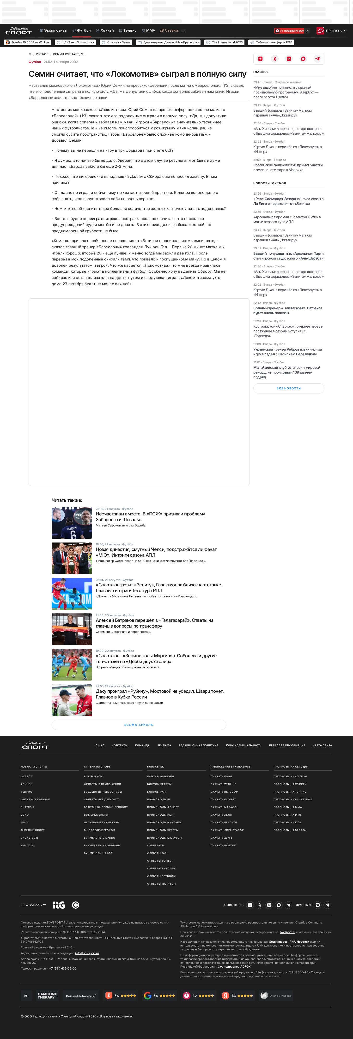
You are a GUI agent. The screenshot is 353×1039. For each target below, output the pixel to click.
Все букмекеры (96, 814)
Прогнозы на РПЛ (287, 814)
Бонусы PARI (156, 791)
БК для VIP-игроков (99, 830)
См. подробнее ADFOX (234, 966)
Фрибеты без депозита (102, 799)
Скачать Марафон (225, 807)
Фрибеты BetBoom (161, 876)
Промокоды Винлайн (164, 822)
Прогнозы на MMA (288, 807)
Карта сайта (322, 745)
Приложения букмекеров (230, 766)
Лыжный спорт (33, 830)
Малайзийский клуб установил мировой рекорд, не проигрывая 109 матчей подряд (286, 372)
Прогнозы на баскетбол (293, 799)
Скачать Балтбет (224, 845)
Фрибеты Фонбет (160, 860)
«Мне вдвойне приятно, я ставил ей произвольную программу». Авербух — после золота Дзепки (285, 92)
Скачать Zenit (222, 837)
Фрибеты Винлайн (161, 868)
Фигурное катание (35, 799)
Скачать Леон (221, 814)
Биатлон (27, 807)
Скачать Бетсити (224, 822)
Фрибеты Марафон (161, 883)
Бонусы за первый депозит (106, 807)
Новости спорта (34, 766)
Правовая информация (287, 745)
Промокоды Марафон (164, 837)
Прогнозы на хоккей (290, 784)
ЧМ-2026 (27, 845)
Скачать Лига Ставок (227, 830)
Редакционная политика (199, 745)
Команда (142, 745)
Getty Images (278, 941)
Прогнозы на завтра (290, 830)
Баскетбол (29, 837)
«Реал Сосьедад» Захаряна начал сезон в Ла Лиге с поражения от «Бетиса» (288, 201)
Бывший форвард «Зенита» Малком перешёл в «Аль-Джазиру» (282, 112)
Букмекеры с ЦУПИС (99, 837)
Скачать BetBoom (225, 791)
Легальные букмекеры (102, 822)
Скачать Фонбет (223, 799)
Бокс (25, 814)
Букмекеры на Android (102, 845)
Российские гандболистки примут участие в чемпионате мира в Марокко (288, 167)
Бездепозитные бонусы (103, 791)
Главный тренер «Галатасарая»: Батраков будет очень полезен (287, 310)
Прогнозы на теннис (290, 791)
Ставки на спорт (97, 766)
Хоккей (26, 784)
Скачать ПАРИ (221, 776)
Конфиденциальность (244, 745)
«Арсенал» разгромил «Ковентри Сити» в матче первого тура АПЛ (287, 219)
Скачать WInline (224, 784)
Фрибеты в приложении (102, 784)
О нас (100, 745)
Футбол (35, 62)
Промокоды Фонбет (163, 807)
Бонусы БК (155, 766)
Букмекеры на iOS (98, 853)
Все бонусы (93, 776)
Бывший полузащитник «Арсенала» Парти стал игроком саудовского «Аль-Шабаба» (288, 255)
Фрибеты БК (156, 845)
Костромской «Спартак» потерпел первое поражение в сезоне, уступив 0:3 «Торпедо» (287, 331)
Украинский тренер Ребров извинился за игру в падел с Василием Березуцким (287, 351)
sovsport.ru (287, 932)
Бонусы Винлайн (160, 776)
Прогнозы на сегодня (291, 766)
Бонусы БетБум (159, 784)
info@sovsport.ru (87, 953)
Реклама (164, 745)
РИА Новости (299, 941)
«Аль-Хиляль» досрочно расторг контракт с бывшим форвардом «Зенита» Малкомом (288, 131)
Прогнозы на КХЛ (287, 822)
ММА (24, 822)
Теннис (26, 791)
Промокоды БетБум (163, 830)
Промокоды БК (159, 799)
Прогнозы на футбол (290, 776)
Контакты (120, 745)
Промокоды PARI (160, 814)
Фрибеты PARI (157, 853)
